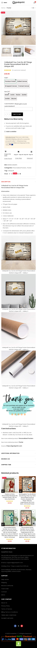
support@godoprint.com (15, 562)
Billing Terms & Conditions (9, 612)
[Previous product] (31, 8)
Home (3, 8)
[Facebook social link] (10, 174)
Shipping (4, 582)
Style (6, 78)
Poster (9, 8)
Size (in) (7, 91)
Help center (5, 579)
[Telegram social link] (20, 174)
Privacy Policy (5, 606)
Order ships (18, 158)
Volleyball (11, 171)
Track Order (5, 589)
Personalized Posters (19, 168)
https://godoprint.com (14, 446)
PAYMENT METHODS (7, 618)
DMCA (3, 595)
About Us (4, 603)
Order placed (8, 158)
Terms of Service (6, 609)
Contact (4, 592)
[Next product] (35, 8)
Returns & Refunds (7, 585)
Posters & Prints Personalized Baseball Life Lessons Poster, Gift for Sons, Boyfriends (10, 496)
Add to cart (17, 114)
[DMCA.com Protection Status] (18, 643)
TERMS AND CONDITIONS (8, 615)
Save (4, 12)
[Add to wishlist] (15, 478)
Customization (9, 104)
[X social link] (12, 174)
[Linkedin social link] (18, 174)
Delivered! (30, 158)
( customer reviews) (19, 70)
